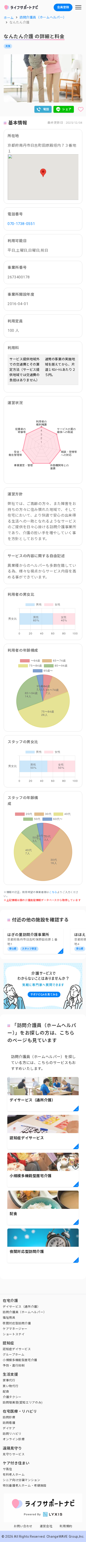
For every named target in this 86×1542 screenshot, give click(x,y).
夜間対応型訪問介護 (17, 1323)
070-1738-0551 (21, 224)
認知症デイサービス (17, 1349)
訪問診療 (9, 1417)
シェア (67, 109)
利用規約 (66, 1526)
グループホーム (13, 1354)
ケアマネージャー (15, 1328)
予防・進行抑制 (14, 1365)
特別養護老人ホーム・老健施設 (25, 1485)
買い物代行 (10, 1386)
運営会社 (46, 1526)
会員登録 (63, 7)
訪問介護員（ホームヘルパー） (25, 1312)
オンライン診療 (14, 1439)
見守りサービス (14, 1454)
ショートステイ (14, 1334)
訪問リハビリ (12, 1433)
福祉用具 (9, 1317)
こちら (53, 892)
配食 (6, 1391)
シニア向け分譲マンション (21, 1480)
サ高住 (7, 1469)
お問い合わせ (23, 1526)
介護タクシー (12, 1397)
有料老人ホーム (14, 1474)
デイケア (9, 1428)
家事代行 (9, 1380)
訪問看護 (9, 1422)
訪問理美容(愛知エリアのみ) (23, 1402)
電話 (46, 109)
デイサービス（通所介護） (21, 1306)
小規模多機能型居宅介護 (20, 1360)
